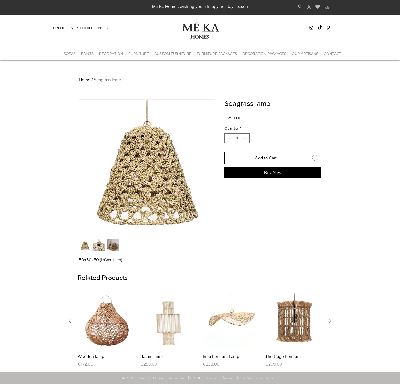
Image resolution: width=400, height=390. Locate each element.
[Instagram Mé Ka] (311, 27)
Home (84, 79)
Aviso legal (179, 378)
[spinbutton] (237, 138)
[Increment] (245, 138)
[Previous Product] (70, 320)
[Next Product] (330, 320)
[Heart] (317, 7)
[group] (200, 330)
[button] (327, 7)
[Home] (309, 7)
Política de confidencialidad (218, 378)
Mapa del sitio (260, 378)
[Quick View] (106, 321)
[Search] (300, 6)
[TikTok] (319, 27)
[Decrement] (228, 138)
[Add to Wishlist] (315, 158)
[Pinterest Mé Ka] (328, 27)
